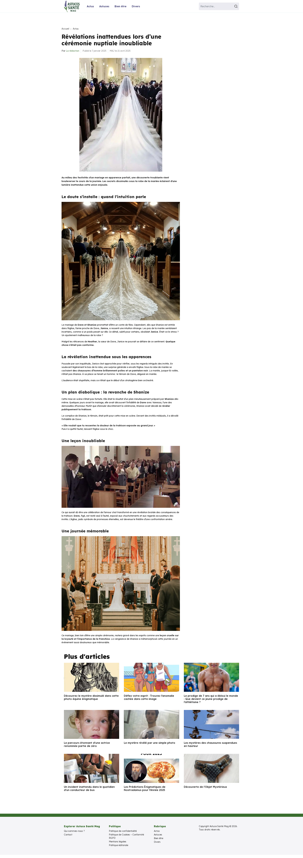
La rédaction (72, 50)
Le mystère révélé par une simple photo (149, 742)
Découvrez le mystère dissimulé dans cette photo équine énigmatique (91, 697)
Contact (68, 834)
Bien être (120, 6)
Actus (90, 6)
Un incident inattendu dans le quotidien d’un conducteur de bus (89, 788)
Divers (136, 6)
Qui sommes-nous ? (74, 831)
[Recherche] (236, 6)
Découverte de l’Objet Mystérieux (205, 786)
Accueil (65, 28)
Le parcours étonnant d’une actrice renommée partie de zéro (87, 744)
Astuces (104, 6)
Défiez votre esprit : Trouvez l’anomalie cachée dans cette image (149, 697)
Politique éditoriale (118, 845)
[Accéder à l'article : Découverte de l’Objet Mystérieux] (211, 768)
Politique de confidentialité (123, 831)
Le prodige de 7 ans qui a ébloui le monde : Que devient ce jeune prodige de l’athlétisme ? (211, 699)
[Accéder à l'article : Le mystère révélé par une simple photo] (151, 724)
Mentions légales (117, 841)
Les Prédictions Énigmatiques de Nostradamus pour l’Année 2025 (144, 788)
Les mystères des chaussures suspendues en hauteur (210, 744)
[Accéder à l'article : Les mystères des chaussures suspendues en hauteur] (211, 724)
